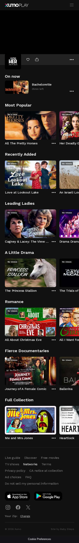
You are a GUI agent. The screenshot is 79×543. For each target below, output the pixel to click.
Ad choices (13, 477)
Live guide (12, 458)
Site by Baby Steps (62, 529)
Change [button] (25, 516)
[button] (39, 87)
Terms (46, 464)
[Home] (16, 5)
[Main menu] (71, 5)
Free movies (50, 458)
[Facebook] (18, 507)
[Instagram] (8, 507)
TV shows (12, 464)
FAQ (28, 477)
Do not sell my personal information (32, 483)
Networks (30, 464)
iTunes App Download (17, 497)
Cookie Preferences (39, 539)
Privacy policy (15, 471)
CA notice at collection (46, 471)
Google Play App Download (48, 497)
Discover (30, 458)
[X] (28, 507)
